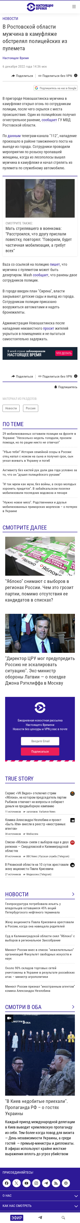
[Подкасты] (66, 1183)
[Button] (22, 76)
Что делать (64, 353)
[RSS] (56, 1183)
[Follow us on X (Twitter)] (16, 1183)
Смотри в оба (23, 1007)
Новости (10, 18)
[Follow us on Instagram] (36, 1183)
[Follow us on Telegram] (46, 1183)
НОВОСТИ (17, 894)
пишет (55, 264)
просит (48, 328)
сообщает (49, 120)
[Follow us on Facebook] (7, 1183)
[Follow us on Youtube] (26, 1183)
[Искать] (63, 1217)
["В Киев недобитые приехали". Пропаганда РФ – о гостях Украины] (40, 1055)
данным (14, 135)
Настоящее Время (16, 58)
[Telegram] (40, 1217)
